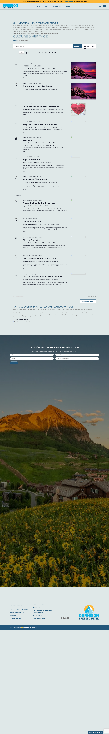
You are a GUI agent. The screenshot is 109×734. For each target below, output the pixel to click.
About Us (36, 607)
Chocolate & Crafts (32, 221)
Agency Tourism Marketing (30, 627)
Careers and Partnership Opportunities (42, 611)
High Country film (31, 159)
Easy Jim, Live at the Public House (40, 124)
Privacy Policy (15, 618)
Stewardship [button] (57, 6)
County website (68, 1)
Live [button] (46, 6)
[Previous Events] (14, 52)
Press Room (37, 615)
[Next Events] (17, 52)
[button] (100, 6)
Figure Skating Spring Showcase (39, 203)
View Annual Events (22, 319)
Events (69, 6)
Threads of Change (32, 65)
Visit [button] (39, 6)
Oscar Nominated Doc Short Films (39, 258)
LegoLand (27, 140)
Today (21, 52)
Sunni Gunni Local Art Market (37, 86)
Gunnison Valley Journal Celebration (41, 106)
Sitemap (13, 615)
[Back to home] (10, 6)
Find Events (77, 46)
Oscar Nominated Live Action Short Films (43, 276)
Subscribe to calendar (87, 301)
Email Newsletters (17, 612)
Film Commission (39, 618)
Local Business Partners (19, 609)
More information (41, 604)
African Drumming (32, 240)
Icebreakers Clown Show (35, 179)
